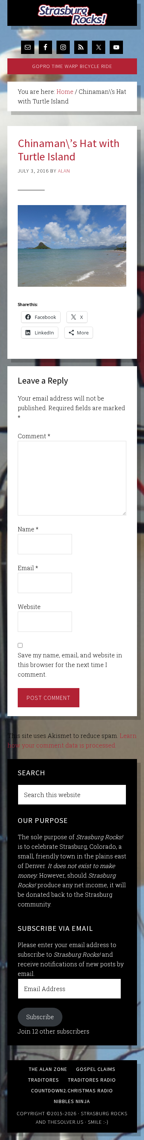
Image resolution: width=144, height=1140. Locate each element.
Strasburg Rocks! (74, 15)
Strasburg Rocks (104, 1113)
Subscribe (40, 1017)
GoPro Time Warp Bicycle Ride (72, 66)
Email (28, 568)
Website (29, 606)
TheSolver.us (65, 1122)
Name (28, 529)
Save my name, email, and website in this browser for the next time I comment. (70, 664)
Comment (34, 436)
